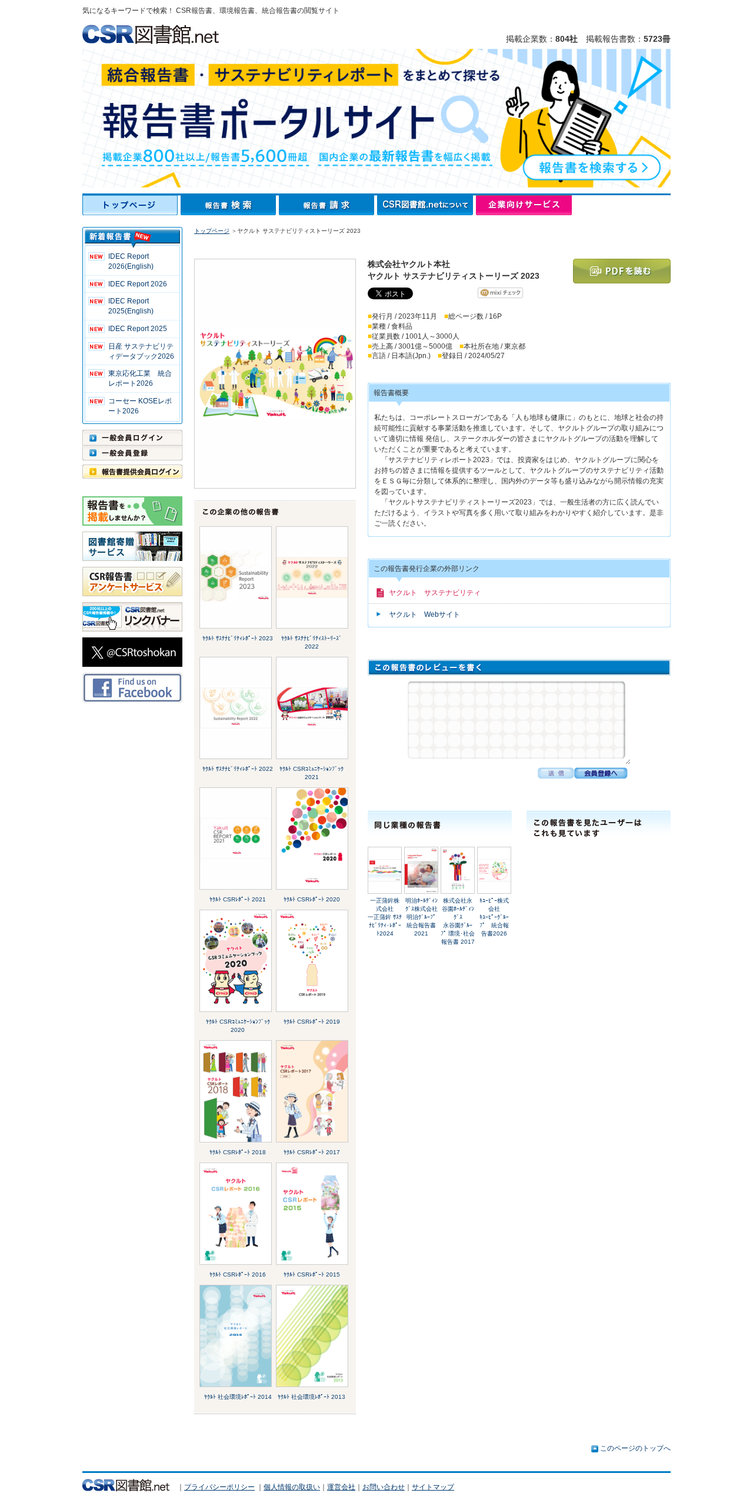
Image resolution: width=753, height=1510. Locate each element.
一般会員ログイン (132, 437)
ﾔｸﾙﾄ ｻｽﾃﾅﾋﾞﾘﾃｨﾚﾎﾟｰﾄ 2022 (237, 769)
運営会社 (341, 1487)
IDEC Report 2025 (137, 329)
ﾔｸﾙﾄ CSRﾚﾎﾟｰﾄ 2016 (237, 1274)
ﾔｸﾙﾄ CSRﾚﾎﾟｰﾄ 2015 (312, 1274)
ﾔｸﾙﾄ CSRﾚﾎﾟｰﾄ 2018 (237, 1152)
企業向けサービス (524, 205)
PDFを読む (622, 271)
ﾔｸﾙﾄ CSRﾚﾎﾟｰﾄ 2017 (312, 1152)
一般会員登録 (132, 452)
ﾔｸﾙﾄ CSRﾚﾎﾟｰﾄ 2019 (312, 1021)
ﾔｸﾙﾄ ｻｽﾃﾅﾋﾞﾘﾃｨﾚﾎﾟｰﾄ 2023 (237, 638)
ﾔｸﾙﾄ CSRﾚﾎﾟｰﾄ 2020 (312, 899)
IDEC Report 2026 (137, 284)
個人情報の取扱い (292, 1487)
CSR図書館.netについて (426, 205)
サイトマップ (433, 1487)
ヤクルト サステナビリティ (435, 593)
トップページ (131, 205)
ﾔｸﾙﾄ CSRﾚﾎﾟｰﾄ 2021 (237, 899)
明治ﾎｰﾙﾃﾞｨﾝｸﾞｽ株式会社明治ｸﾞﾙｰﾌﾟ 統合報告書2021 (421, 917)
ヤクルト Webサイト (424, 614)
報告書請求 (328, 205)
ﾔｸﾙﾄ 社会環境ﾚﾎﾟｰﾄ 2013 (311, 1397)
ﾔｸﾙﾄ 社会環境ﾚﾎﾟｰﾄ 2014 (238, 1397)
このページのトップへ (635, 1448)
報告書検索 (230, 205)
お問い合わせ (383, 1487)
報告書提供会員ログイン (132, 472)
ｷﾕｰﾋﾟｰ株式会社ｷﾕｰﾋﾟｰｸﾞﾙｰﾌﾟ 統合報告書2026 (494, 917)
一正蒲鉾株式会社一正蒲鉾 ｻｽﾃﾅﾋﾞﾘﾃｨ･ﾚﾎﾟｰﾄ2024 (385, 917)
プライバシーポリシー (219, 1487)
